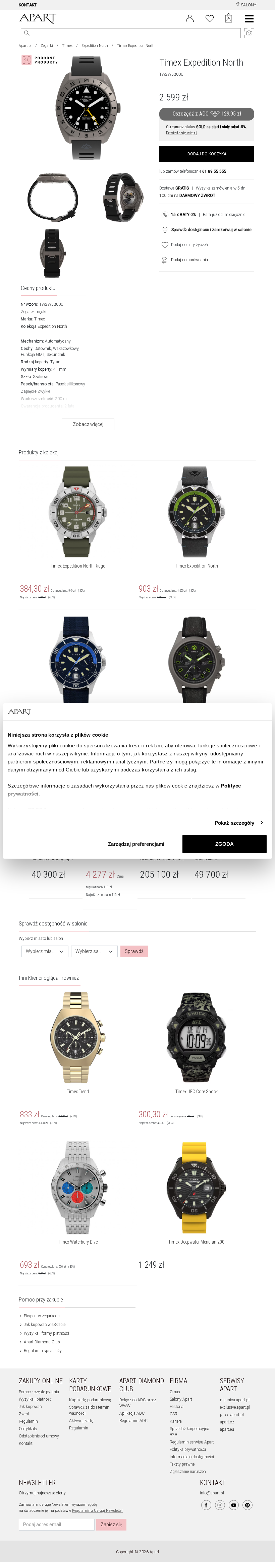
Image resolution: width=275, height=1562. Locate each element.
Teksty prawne (182, 1464)
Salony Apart (181, 1399)
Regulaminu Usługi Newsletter (97, 1510)
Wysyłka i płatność (35, 1399)
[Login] (189, 17)
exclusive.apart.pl (235, 1407)
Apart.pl (25, 46)
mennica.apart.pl (235, 1400)
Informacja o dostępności (192, 1457)
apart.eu (227, 1429)
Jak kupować (30, 1406)
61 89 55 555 (214, 171)
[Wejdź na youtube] (234, 1505)
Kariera (176, 1421)
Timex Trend (78, 1091)
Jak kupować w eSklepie (44, 1324)
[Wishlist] (209, 17)
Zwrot (24, 1414)
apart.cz (227, 1422)
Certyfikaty (28, 1428)
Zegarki (47, 46)
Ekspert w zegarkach (41, 1316)
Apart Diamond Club (41, 1342)
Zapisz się (111, 1524)
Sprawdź (134, 951)
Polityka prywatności (188, 1449)
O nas (175, 1392)
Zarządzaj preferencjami (136, 844)
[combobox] (44, 951)
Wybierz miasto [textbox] (41, 951)
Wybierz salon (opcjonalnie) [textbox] (90, 951)
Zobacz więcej (88, 424)
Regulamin (28, 1421)
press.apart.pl (232, 1414)
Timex (67, 46)
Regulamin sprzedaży (42, 1350)
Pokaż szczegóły (235, 822)
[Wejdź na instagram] (220, 1505)
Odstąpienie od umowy (39, 1436)
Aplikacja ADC (132, 1413)
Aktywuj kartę (81, 1420)
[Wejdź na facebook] (206, 1505)
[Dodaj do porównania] (162, 259)
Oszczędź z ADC (207, 113)
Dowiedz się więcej (181, 133)
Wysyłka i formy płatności (46, 1333)
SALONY (248, 5)
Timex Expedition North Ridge (78, 566)
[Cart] (228, 19)
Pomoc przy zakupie (41, 1299)
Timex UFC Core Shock (196, 1091)
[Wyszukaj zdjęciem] (41, 60)
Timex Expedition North (196, 566)
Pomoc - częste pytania (39, 1392)
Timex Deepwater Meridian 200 (196, 1242)
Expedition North (94, 46)
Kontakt (26, 1443)
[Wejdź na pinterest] (247, 1505)
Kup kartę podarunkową (90, 1400)
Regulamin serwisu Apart (192, 1442)
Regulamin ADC (133, 1420)
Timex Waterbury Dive (78, 1242)
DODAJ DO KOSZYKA (206, 154)
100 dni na (187, 195)
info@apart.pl (212, 1493)
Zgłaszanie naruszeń (188, 1471)
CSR (173, 1414)
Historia (176, 1406)
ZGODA (224, 844)
